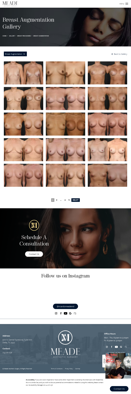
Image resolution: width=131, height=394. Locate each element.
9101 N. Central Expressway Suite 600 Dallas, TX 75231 (17, 341)
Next (76, 200)
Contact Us (34, 254)
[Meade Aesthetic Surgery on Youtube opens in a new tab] (65, 313)
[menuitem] (56, 313)
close (104, 361)
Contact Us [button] (119, 388)
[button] (126, 4)
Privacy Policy (69, 369)
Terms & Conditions (57, 369)
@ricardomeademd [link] (65, 306)
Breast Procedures (24, 36)
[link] (7, 352)
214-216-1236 (49, 385)
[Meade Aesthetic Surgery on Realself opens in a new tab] (75, 313)
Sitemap (77, 369)
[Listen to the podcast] (118, 365)
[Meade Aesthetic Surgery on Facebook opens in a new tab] (61, 313)
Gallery (12, 36)
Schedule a (34, 241)
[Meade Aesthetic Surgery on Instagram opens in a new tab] (56, 313)
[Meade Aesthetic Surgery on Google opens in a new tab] (70, 313)
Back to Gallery (120, 54)
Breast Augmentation (41, 36)
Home (5, 36)
